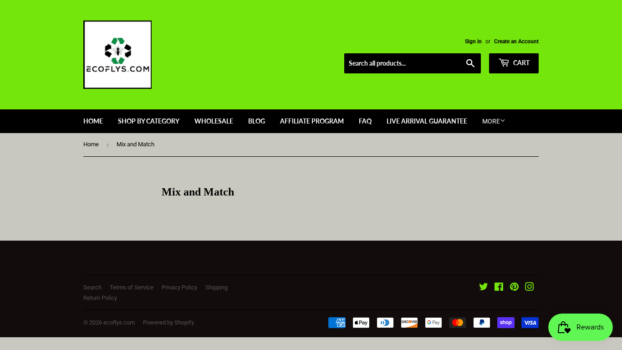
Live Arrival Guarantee (427, 121)
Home (93, 121)
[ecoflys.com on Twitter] (483, 288)
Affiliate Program (312, 121)
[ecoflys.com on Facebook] (499, 288)
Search (92, 287)
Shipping (216, 287)
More (491, 121)
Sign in (473, 41)
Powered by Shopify (168, 322)
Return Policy (100, 297)
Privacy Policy (179, 287)
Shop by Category (148, 121)
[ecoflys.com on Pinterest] (514, 288)
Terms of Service (131, 287)
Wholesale (213, 121)
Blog (256, 121)
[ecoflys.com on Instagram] (529, 288)
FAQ (365, 121)
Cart (521, 63)
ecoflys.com (119, 322)
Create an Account (516, 41)
